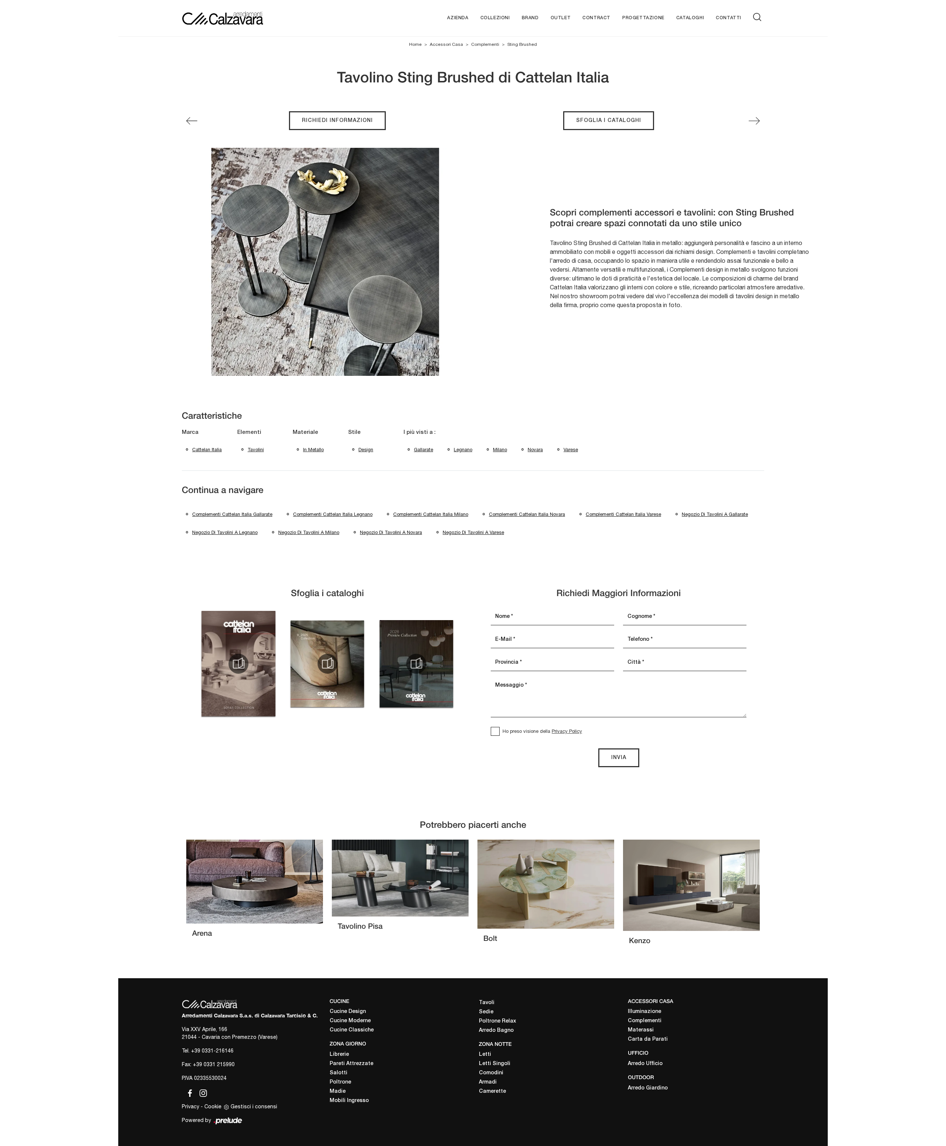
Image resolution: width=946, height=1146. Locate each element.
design (365, 449)
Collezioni (495, 18)
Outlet (561, 18)
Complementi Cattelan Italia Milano (430, 514)
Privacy (190, 1106)
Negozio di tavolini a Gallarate (715, 514)
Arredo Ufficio (645, 1063)
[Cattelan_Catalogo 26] (416, 663)
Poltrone (340, 1082)
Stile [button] (354, 432)
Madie (338, 1091)
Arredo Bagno (496, 1030)
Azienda (457, 18)
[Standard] (754, 120)
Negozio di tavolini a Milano (308, 532)
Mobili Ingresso (349, 1100)
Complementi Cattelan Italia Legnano (332, 514)
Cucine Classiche (352, 1030)
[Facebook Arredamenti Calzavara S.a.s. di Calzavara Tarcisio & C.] (188, 1092)
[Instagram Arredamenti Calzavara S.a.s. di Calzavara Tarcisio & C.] (201, 1092)
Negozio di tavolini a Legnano (225, 532)
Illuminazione (644, 1011)
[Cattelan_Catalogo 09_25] (327, 663)
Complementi (485, 44)
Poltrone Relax (497, 1021)
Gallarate (423, 449)
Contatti (728, 18)
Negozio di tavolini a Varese (473, 532)
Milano (500, 449)
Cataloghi (690, 18)
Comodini (491, 1073)
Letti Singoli (494, 1063)
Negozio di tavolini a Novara (391, 532)
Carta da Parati (648, 1039)
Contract (596, 18)
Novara (535, 449)
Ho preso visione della (542, 731)
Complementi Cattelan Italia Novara (527, 514)
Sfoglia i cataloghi (608, 120)
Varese (571, 449)
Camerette (492, 1091)
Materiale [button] (305, 432)
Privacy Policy (567, 731)
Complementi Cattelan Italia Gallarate (232, 514)
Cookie (212, 1106)
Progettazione (643, 18)
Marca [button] (190, 432)
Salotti (338, 1073)
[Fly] (191, 120)
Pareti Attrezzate (351, 1063)
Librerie (339, 1054)
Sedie (486, 1012)
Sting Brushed (522, 44)
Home (415, 44)
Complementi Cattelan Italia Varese (623, 514)
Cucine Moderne (350, 1021)
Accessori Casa (446, 44)
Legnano (463, 449)
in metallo (313, 449)
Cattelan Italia (207, 449)
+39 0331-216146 (212, 1051)
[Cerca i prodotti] (758, 17)
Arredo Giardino (648, 1088)
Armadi (488, 1082)
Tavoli (486, 1002)
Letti (485, 1054)
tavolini (256, 449)
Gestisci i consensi (254, 1106)
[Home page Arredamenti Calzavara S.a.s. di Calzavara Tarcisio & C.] (247, 18)
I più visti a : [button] (420, 432)
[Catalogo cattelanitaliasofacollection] (238, 663)
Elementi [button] (249, 432)
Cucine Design (348, 1011)
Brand (530, 18)
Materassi (641, 1030)
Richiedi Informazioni (337, 120)
